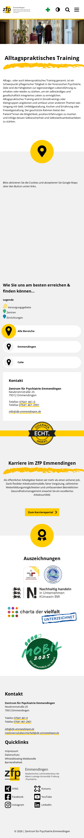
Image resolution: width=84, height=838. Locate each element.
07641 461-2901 (29, 405)
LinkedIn (46, 804)
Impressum (11, 751)
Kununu (46, 788)
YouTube (46, 796)
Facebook (17, 796)
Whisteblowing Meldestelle (20, 758)
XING (15, 788)
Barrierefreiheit (13, 762)
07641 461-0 (27, 402)
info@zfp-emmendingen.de (25, 411)
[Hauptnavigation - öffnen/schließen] (76, 10)
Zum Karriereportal (40, 512)
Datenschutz (12, 754)
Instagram (18, 804)
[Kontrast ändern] (58, 10)
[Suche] (67, 10)
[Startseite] (16, 8)
